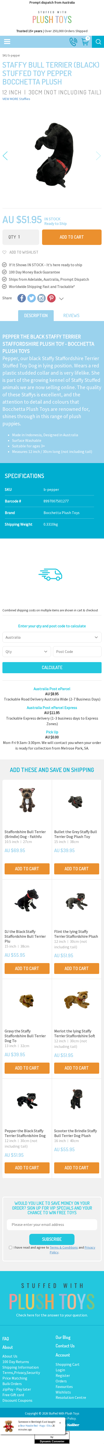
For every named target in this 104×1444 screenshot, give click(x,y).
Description (36, 315)
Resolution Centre (71, 1397)
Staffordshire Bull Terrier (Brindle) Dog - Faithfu (25, 834)
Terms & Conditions (64, 1247)
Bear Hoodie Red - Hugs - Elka (36, 1425)
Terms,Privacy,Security (21, 1372)
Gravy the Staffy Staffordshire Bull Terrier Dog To (25, 1036)
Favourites (64, 1386)
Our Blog (63, 1337)
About (7, 1347)
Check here (25, 1315)
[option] (52, 153)
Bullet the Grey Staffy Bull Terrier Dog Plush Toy (75, 834)
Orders (61, 1381)
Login (60, 1369)
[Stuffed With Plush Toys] (52, 16)
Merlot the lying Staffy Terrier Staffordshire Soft (74, 1033)
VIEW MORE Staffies (16, 99)
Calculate (52, 667)
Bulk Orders (12, 1383)
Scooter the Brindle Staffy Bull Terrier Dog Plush (75, 1133)
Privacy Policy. (66, 1418)
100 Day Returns (15, 1361)
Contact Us (65, 1345)
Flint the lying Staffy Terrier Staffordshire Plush (76, 934)
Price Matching (14, 1378)
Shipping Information (20, 1367)
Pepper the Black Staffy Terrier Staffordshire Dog (25, 1133)
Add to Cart (72, 237)
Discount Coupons (17, 1400)
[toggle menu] (7, 42)
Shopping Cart (68, 1364)
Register (63, 1375)
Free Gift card (13, 1394)
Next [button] (97, 156)
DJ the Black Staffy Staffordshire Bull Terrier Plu (25, 936)
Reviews (71, 315)
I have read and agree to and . (54, 1249)
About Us (9, 1356)
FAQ (5, 1338)
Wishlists (63, 1392)
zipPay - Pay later (16, 1389)
